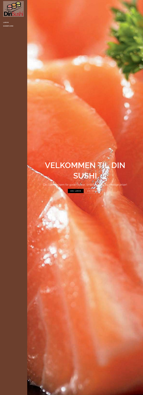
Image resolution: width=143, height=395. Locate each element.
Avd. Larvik (75, 191)
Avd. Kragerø (93, 191)
